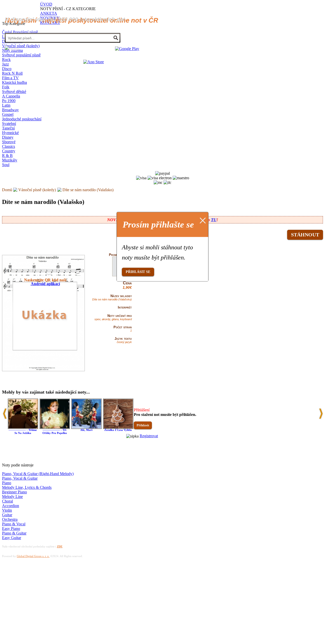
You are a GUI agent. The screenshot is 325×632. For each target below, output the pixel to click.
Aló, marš (86, 429)
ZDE (59, 546)
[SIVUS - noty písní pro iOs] (93, 62)
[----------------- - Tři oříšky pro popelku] (55, 427)
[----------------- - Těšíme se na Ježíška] (23, 427)
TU (214, 220)
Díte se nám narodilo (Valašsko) (87, 190)
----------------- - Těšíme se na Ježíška (23, 431)
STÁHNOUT (305, 234)
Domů (7, 190)
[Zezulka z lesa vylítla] (118, 427)
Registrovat (149, 436)
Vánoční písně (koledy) (37, 190)
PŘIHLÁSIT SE (138, 272)
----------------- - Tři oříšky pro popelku (54, 431)
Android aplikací (45, 284)
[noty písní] (12, 49)
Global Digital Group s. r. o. (33, 556)
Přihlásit (143, 425)
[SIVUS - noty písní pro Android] (127, 48)
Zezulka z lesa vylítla (118, 429)
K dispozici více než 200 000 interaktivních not (65, 19)
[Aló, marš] (86, 427)
